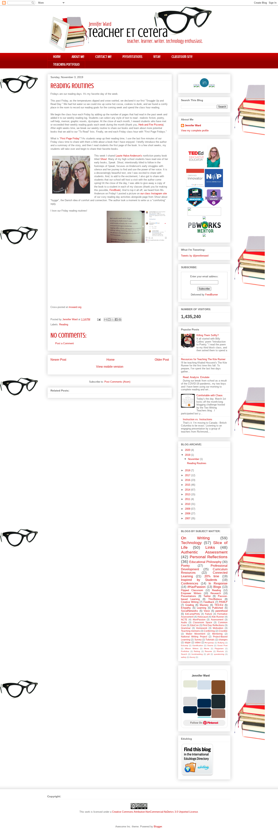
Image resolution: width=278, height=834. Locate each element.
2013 (188, 494)
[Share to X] (113, 319)
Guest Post (222, 645)
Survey (198, 639)
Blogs (217, 586)
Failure (208, 614)
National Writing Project (194, 636)
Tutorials (210, 639)
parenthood (221, 610)
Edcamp (184, 645)
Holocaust (202, 616)
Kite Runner (218, 616)
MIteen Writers (192, 648)
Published (217, 607)
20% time (211, 576)
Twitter (207, 596)
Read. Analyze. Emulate (196, 377)
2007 (188, 518)
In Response (218, 583)
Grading (189, 605)
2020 (188, 450)
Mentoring (217, 633)
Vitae (157, 57)
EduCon (194, 625)
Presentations (132, 57)
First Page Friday (70, 138)
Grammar (186, 628)
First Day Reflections (213, 625)
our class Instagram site (153, 193)
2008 (188, 513)
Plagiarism (219, 648)
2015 (188, 484)
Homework (201, 628)
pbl (208, 654)
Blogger (158, 826)
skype (188, 642)
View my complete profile (195, 130)
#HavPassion (196, 586)
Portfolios (185, 651)
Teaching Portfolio (66, 64)
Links (210, 547)
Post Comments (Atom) (117, 381)
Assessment (217, 619)
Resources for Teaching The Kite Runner (203, 359)
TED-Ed (218, 605)
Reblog (197, 651)
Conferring (209, 631)
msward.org (75, 307)
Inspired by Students (199, 579)
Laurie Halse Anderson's (129, 155)
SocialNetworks (189, 610)
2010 (188, 504)
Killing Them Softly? (207, 335)
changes (223, 639)
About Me (78, 57)
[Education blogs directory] (197, 775)
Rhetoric (220, 651)
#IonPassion (199, 619)
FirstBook (114, 190)
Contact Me (103, 57)
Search (184, 654)
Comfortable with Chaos (209, 395)
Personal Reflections (209, 557)
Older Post (162, 359)
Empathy (186, 607)
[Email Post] (98, 319)
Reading (63, 324)
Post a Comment (64, 343)
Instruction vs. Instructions (197, 419)
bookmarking (197, 654)
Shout (103, 159)
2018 (188, 470)
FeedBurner (211, 294)
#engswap (209, 643)
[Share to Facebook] (116, 319)
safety (183, 657)
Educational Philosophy (205, 561)
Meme (206, 648)
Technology (191, 542)
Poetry (185, 565)
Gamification (197, 645)
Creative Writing (190, 602)
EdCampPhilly (192, 614)
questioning (219, 654)
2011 (188, 499)
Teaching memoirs (190, 631)
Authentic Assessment (204, 552)
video (198, 642)
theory (192, 657)
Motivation (218, 628)
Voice (207, 610)
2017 (188, 475)
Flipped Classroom (192, 590)
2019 (188, 454)
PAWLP (223, 602)
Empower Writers (191, 593)
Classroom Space (202, 622)
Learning (201, 607)
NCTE (184, 619)
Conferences (189, 583)
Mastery (204, 605)
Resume (208, 651)
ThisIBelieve (215, 599)
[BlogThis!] (109, 319)
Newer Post (58, 359)
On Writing (195, 538)
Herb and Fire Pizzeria (150, 124)
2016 (188, 480)
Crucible (223, 631)
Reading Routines (196, 463)
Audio (184, 622)
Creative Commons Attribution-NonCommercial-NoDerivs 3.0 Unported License (155, 811)
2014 (188, 489)
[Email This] (105, 319)
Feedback (208, 602)
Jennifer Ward (193, 125)
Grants (210, 645)
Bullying (221, 643)
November (194, 459)
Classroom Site (182, 57)
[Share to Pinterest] (120, 319)
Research (215, 593)
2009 (188, 508)
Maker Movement (195, 633)
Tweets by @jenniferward (194, 255)
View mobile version (109, 366)
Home (57, 57)
